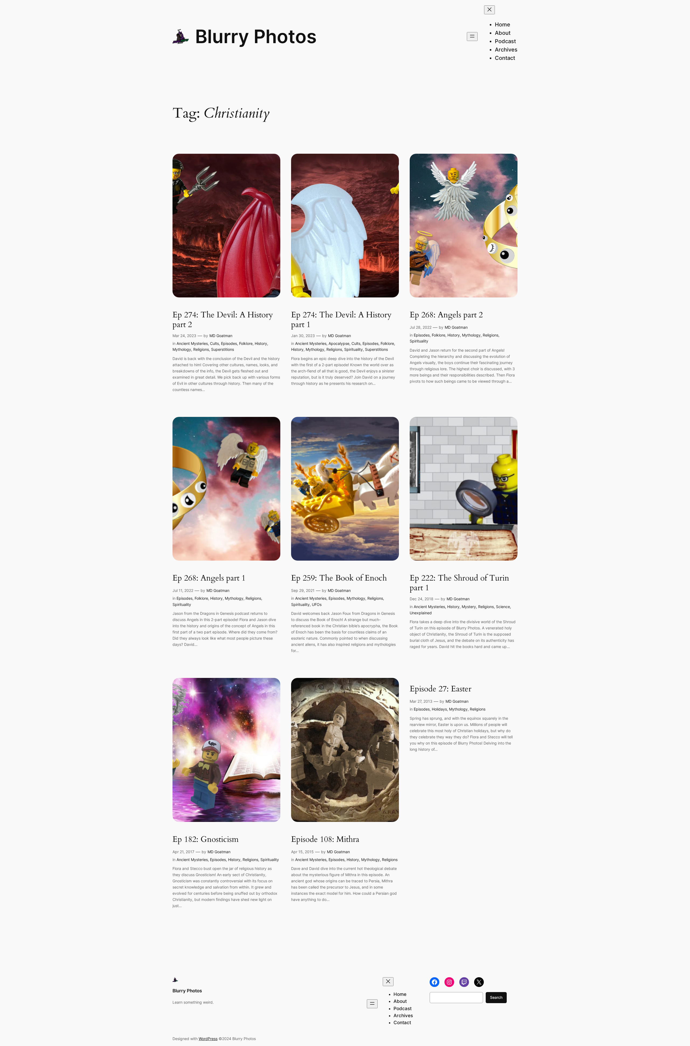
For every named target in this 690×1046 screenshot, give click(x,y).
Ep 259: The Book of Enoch (339, 578)
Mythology (181, 349)
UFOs (317, 604)
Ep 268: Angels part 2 (446, 315)
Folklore (246, 343)
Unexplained (421, 613)
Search (496, 997)
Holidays (439, 709)
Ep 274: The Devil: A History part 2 (222, 320)
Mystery (469, 606)
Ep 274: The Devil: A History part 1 (341, 320)
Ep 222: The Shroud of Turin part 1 (459, 583)
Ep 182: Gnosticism (205, 840)
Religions (201, 349)
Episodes (229, 343)
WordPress (208, 1038)
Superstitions (222, 349)
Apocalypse (339, 343)
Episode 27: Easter (440, 689)
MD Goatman (220, 335)
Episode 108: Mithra (325, 840)
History (261, 343)
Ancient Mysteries (192, 343)
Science (503, 606)
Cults (214, 343)
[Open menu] (472, 36)
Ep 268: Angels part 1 (209, 578)
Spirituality (353, 349)
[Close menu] (489, 9)
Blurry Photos (256, 36)
